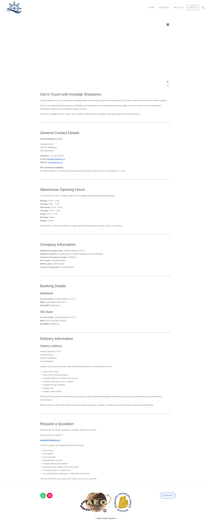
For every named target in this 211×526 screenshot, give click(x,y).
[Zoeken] (203, 7)
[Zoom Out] (168, 85)
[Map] (105, 55)
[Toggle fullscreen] (168, 24)
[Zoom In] (168, 82)
